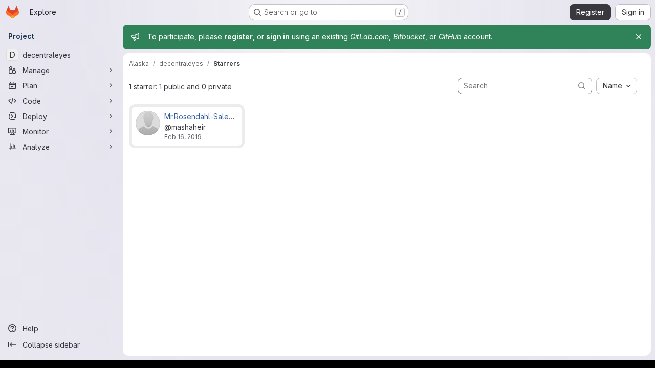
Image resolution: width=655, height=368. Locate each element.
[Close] (638, 37)
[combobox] (616, 86)
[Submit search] (582, 85)
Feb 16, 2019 (183, 137)
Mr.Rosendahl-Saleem (201, 116)
